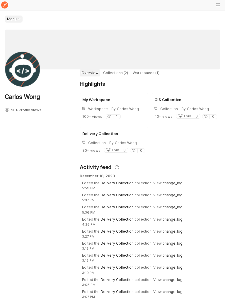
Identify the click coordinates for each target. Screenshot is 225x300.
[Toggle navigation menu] (217, 5)
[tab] (90, 72)
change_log (173, 183)
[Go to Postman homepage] (4, 5)
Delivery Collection (117, 183)
